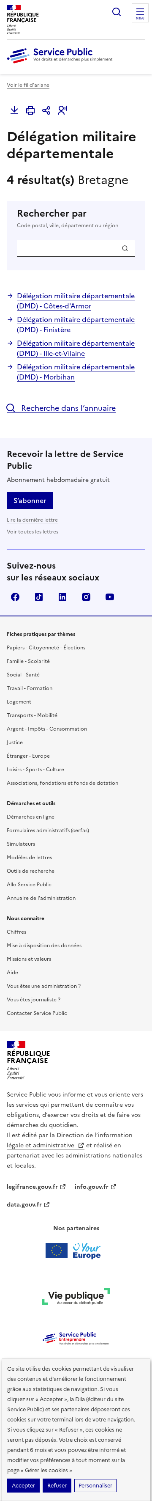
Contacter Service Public (37, 1013)
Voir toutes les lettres (32, 532)
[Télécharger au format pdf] (14, 110)
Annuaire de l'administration (41, 898)
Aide (12, 972)
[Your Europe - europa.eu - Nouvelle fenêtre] (76, 1250)
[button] (62, 110)
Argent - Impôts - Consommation (47, 729)
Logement (19, 702)
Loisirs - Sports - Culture (35, 769)
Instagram (86, 596)
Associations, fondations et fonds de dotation (62, 783)
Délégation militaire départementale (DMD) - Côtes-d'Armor (76, 301)
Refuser (57, 1486)
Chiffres (16, 932)
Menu (140, 18)
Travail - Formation (29, 688)
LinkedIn (62, 596)
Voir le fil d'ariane (28, 85)
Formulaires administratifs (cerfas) (48, 830)
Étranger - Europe (28, 756)
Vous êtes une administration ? (44, 986)
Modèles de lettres (29, 857)
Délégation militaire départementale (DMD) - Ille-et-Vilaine (76, 348)
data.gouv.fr (24, 1204)
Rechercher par (67, 218)
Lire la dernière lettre (32, 520)
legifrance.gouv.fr (32, 1186)
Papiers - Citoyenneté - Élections (46, 648)
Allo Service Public (29, 884)
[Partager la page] (46, 110)
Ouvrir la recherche (116, 11)
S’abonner (30, 500)
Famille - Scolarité (28, 661)
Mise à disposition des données (44, 945)
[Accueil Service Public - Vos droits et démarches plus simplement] (62, 64)
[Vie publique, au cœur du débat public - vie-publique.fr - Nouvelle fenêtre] (76, 1298)
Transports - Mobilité (32, 715)
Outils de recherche (30, 871)
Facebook (15, 596)
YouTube (109, 596)
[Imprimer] (30, 110)
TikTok (38, 596)
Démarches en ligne (30, 817)
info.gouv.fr (92, 1186)
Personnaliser (95, 1486)
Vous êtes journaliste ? (33, 999)
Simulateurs (21, 844)
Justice (15, 742)
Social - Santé (23, 675)
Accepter (23, 1486)
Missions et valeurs (29, 959)
